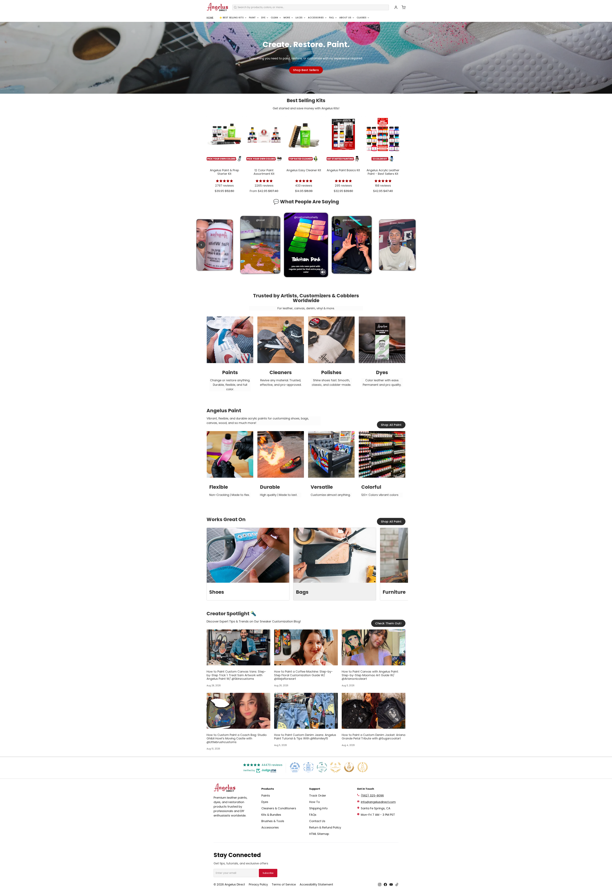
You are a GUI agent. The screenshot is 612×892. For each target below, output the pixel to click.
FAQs (312, 815)
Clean (274, 17)
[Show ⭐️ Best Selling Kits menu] (245, 18)
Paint (252, 17)
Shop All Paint (391, 425)
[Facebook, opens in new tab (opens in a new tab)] (385, 884)
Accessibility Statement (316, 884)
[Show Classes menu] (368, 18)
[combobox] (310, 7)
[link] (230, 356)
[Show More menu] (292, 18)
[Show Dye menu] (267, 18)
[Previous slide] (201, 245)
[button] (402, 7)
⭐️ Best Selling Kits (231, 17)
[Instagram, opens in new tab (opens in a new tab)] (379, 884)
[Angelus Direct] (218, 7)
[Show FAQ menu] (336, 18)
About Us (345, 17)
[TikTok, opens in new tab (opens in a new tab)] (396, 884)
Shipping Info (318, 808)
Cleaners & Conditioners (278, 808)
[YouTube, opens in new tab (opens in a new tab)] (391, 884)
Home (210, 17)
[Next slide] (410, 245)
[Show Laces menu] (304, 18)
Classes (361, 17)
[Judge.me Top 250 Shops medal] (349, 767)
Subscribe (268, 873)
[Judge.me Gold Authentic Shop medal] (335, 767)
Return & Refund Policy (325, 827)
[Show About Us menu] (353, 18)
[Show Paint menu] (258, 18)
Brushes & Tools (272, 821)
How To (314, 802)
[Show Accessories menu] (326, 18)
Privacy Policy (258, 884)
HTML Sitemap (319, 834)
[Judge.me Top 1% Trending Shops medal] (362, 767)
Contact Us (317, 821)
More (287, 17)
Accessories (316, 17)
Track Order (317, 796)
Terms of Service (284, 884)
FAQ (331, 17)
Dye (263, 17)
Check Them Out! (388, 623)
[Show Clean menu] (280, 18)
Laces (298, 17)
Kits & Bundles (271, 815)
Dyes (264, 802)
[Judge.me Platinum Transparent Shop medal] (322, 767)
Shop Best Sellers (306, 70)
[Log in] (394, 7)
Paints (265, 796)
